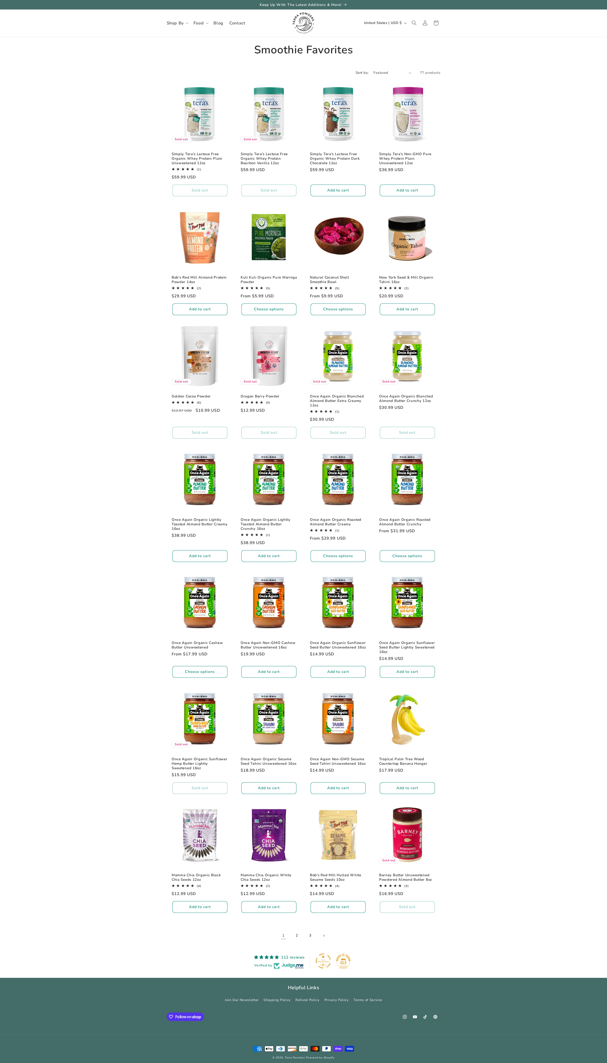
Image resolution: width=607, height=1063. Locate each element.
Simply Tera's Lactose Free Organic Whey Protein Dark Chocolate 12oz (335, 158)
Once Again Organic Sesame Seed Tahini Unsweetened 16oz (268, 761)
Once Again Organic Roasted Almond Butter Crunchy (405, 521)
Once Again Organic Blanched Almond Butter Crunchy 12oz (406, 398)
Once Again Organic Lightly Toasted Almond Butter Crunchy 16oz (265, 524)
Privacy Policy (336, 999)
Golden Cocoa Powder (191, 396)
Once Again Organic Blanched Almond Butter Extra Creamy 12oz (337, 400)
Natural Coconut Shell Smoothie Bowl (329, 279)
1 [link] (283, 935)
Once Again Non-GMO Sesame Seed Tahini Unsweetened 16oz (338, 761)
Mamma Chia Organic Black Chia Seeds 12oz (196, 877)
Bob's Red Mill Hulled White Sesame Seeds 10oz (335, 877)
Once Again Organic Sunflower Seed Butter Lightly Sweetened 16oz (407, 647)
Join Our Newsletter (242, 999)
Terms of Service (368, 999)
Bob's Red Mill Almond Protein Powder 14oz (199, 279)
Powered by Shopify (320, 1057)
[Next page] (323, 935)
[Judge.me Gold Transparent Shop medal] (323, 961)
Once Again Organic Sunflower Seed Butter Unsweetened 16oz (338, 645)
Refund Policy (307, 999)
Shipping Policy (276, 999)
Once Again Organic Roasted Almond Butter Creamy (335, 521)
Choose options (269, 309)
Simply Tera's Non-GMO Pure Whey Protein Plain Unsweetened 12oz (405, 158)
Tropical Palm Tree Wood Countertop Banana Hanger (403, 761)
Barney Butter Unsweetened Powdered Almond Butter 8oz (405, 877)
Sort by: (362, 72)
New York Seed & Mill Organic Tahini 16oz (406, 279)
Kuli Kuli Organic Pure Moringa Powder (269, 279)
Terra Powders (295, 1057)
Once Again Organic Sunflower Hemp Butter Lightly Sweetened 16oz (199, 763)
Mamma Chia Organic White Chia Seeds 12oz (266, 877)
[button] (177, 23)
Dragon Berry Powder (260, 396)
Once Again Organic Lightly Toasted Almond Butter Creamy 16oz (199, 524)
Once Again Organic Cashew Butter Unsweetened (197, 645)
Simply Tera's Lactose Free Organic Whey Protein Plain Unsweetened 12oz (197, 158)
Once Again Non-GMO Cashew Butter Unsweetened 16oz (268, 645)
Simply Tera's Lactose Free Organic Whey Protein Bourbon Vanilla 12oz (264, 158)
